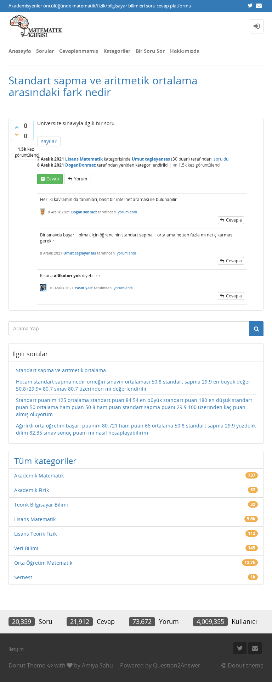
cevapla (234, 220)
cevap (52, 179)
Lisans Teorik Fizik (35, 533)
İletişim (16, 649)
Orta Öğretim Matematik (43, 562)
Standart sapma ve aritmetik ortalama (61, 370)
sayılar (49, 141)
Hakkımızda (184, 50)
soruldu (221, 159)
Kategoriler (116, 50)
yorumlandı (127, 211)
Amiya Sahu (97, 665)
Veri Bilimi (26, 548)
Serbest (23, 577)
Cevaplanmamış (78, 50)
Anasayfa (19, 50)
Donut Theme (26, 665)
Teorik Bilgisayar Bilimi (41, 504)
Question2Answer (176, 665)
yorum (80, 179)
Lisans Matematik (84, 159)
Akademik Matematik (39, 475)
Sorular (45, 50)
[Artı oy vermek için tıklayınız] (17, 127)
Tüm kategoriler (45, 460)
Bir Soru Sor (150, 50)
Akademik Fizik (31, 490)
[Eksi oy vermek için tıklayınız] (17, 134)
